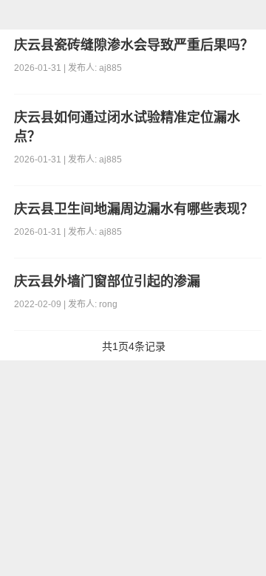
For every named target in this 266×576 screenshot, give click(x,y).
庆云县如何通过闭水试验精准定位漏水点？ (127, 127)
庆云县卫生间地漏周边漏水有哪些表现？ (133, 209)
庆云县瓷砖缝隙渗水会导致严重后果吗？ (133, 45)
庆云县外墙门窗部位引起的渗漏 (107, 281)
